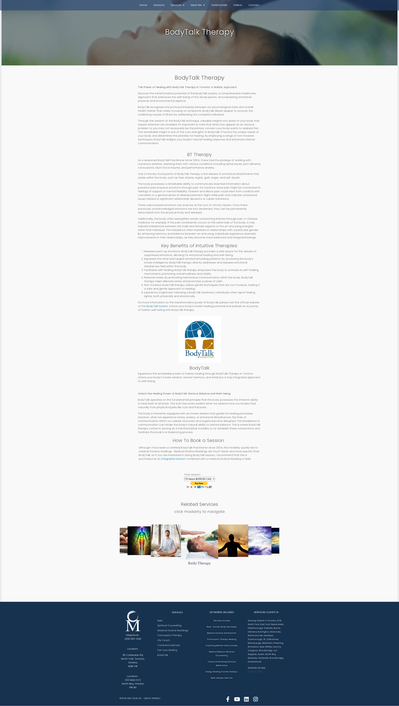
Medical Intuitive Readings (172, 630)
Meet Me (196, 5)
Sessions (158, 5)
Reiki (160, 620)
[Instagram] (255, 699)
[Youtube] (237, 699)
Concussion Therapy (169, 635)
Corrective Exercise (168, 645)
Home (143, 5)
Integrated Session (173, 459)
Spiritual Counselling (169, 625)
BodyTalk (162, 655)
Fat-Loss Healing (167, 650)
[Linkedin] (246, 699)
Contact (253, 5)
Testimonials (219, 5)
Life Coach (163, 640)
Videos (237, 5)
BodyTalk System (157, 306)
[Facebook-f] (228, 699)
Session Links (255, 671)
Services (176, 5)
